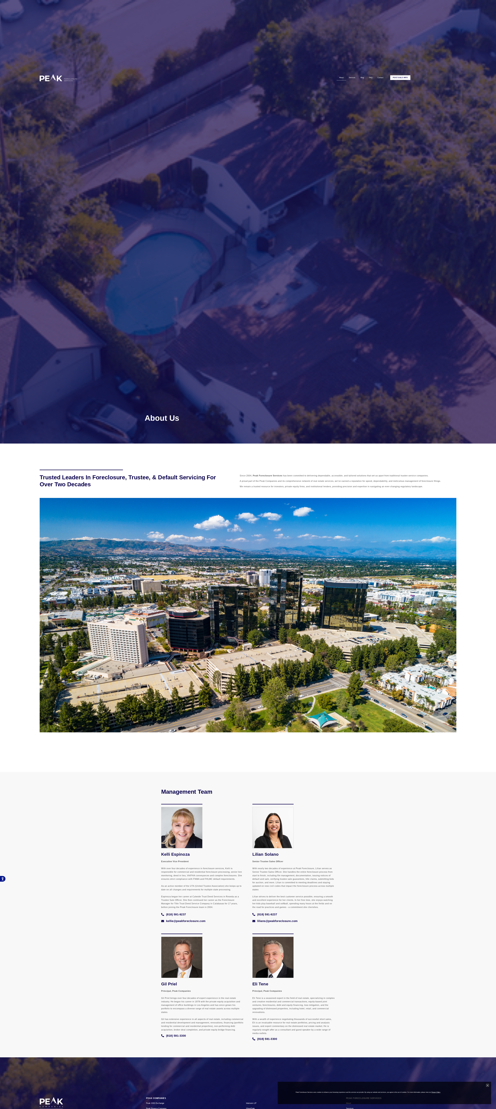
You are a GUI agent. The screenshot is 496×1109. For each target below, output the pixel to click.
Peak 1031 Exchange (155, 1103)
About (341, 78)
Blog (362, 78)
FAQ (370, 78)
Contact (380, 78)
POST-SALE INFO (400, 78)
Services (352, 78)
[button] (173, 914)
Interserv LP (251, 1103)
